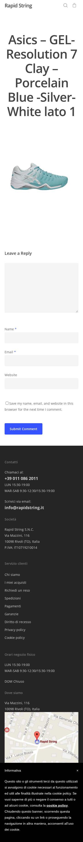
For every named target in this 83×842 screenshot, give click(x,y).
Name (11, 329)
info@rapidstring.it (24, 507)
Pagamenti (13, 606)
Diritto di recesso (18, 622)
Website (11, 375)
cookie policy (57, 805)
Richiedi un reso (17, 590)
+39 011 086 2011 (21, 478)
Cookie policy (15, 637)
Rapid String (18, 5)
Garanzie (11, 614)
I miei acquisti (15, 582)
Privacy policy (15, 630)
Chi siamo (12, 574)
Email (10, 352)
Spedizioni (13, 598)
